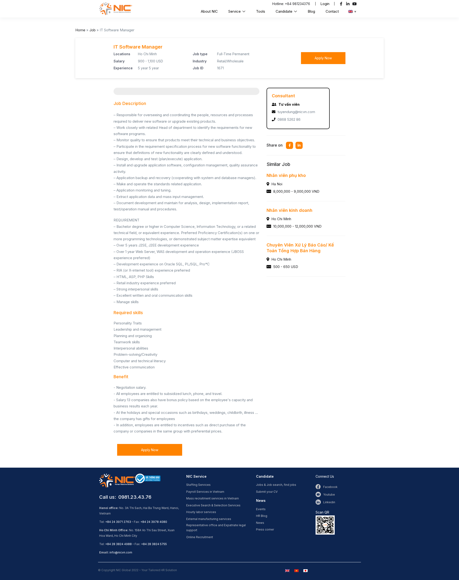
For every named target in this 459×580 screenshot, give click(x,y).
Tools (260, 11)
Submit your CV (267, 491)
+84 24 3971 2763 (118, 522)
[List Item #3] (355, 4)
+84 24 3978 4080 (153, 522)
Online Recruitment (199, 537)
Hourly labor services (201, 512)
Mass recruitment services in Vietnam (212, 498)
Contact (332, 11)
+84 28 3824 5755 (154, 544)
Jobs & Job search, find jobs (276, 485)
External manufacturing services (208, 519)
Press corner (265, 529)
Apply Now (323, 58)
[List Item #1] (342, 4)
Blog (311, 11)
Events (261, 509)
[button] (324, 3)
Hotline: (278, 4)
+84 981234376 (297, 4)
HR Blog (261, 516)
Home (80, 30)
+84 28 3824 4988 (118, 544)
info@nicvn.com (120, 552)
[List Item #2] (348, 4)
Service (235, 11)
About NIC (209, 11)
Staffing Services (198, 485)
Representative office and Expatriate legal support (216, 527)
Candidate (284, 11)
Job (92, 30)
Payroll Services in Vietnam (205, 491)
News (260, 523)
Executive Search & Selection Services (213, 505)
